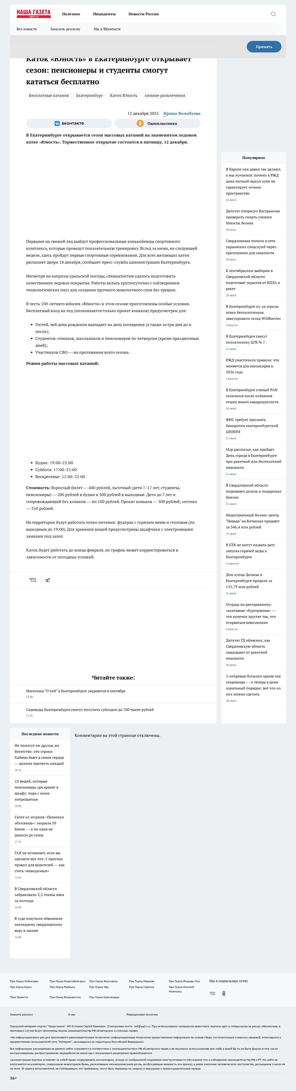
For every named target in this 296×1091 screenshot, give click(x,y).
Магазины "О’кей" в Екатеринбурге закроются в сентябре (75, 693)
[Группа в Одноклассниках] (157, 123)
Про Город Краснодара (104, 997)
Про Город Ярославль (103, 981)
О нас (71, 1014)
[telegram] (49, 580)
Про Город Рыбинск (62, 987)
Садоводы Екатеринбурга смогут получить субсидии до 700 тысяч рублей (90, 712)
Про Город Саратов (141, 987)
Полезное (71, 14)
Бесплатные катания (49, 95)
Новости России (144, 14)
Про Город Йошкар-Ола (184, 981)
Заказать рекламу (65, 29)
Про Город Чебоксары (24, 981)
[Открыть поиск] (273, 13)
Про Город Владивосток (65, 997)
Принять (264, 46)
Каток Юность (123, 95)
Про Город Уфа (99, 987)
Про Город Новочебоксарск (67, 981)
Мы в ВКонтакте (107, 29)
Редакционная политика (142, 1014)
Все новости (27, 29)
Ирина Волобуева (181, 113)
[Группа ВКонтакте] (69, 123)
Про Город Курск (21, 987)
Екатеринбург (89, 95)
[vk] (33, 580)
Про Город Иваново (141, 981)
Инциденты (104, 14)
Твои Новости (19, 997)
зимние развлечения (165, 95)
